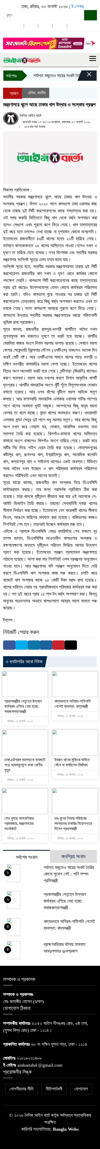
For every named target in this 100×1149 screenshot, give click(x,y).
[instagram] (45, 25)
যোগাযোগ (81, 1088)
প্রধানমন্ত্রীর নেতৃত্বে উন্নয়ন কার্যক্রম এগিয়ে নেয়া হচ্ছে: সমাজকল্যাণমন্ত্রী (23, 706)
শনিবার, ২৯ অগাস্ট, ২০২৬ (19, 721)
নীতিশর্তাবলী (54, 1088)
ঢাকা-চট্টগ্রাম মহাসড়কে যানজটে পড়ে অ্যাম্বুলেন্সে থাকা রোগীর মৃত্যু (24, 765)
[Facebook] (9, 645)
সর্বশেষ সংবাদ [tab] (26, 857)
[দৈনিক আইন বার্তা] (22, 59)
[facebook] (16, 25)
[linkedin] (59, 25)
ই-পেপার (77, 6)
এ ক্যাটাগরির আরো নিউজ (24, 661)
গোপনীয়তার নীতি (21, 1088)
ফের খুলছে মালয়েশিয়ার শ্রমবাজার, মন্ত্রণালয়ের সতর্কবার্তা (19, 823)
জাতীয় (41, 93)
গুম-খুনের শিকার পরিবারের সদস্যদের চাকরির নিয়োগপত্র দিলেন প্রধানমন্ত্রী (73, 823)
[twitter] (31, 25)
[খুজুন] (90, 15)
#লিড (31, 93)
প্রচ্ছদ (13, 93)
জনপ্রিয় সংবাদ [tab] (73, 856)
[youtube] (74, 25)
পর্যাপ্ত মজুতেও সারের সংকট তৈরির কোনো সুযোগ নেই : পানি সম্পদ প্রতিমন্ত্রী (69, 874)
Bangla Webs (66, 1129)
